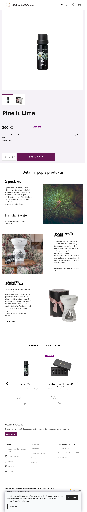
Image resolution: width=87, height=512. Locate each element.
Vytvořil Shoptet (76, 490)
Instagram (11, 466)
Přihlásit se (10, 434)
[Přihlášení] (67, 5)
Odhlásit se (35, 462)
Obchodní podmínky (64, 448)
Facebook (11, 461)
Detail (25, 403)
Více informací (23, 501)
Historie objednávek (38, 453)
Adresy (33, 458)
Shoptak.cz (26, 491)
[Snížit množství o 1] (4, 157)
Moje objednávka (63, 457)
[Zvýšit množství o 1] (13, 157)
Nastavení (13, 506)
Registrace (35, 449)
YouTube (11, 471)
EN (62, 5)
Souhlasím (72, 497)
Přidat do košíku (35, 156)
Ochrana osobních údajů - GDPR (68, 453)
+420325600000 (13, 456)
